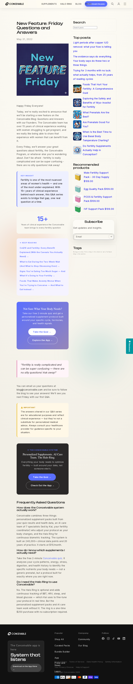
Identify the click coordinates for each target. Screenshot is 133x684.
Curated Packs (62, 645)
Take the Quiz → (42, 332)
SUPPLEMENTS (49, 4)
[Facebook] (103, 638)
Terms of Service (76, 662)
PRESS (88, 4)
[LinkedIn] (124, 638)
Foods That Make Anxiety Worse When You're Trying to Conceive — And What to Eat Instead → (41, 285)
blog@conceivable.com (30, 389)
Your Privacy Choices (64, 667)
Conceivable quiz (52, 558)
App (57, 658)
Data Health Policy (95, 662)
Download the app (96, 4)
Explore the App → (42, 340)
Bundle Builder (62, 652)
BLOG (78, 4)
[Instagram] (108, 638)
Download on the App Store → (25, 667)
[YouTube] (118, 638)
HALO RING (66, 4)
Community (84, 639)
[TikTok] (113, 638)
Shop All (59, 639)
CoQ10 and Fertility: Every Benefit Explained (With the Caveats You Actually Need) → (41, 252)
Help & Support (82, 667)
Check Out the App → (42, 485)
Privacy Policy (61, 662)
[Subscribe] (111, 236)
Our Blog (83, 645)
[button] (112, 4)
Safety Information (113, 662)
